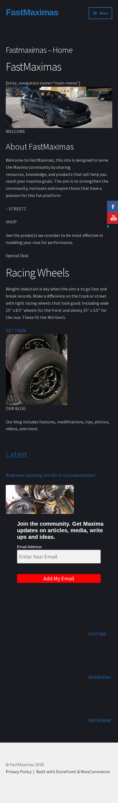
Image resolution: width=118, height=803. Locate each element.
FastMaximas (32, 12)
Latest (17, 454)
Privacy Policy (19, 771)
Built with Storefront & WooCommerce (73, 771)
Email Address (29, 547)
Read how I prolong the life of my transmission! (50, 475)
